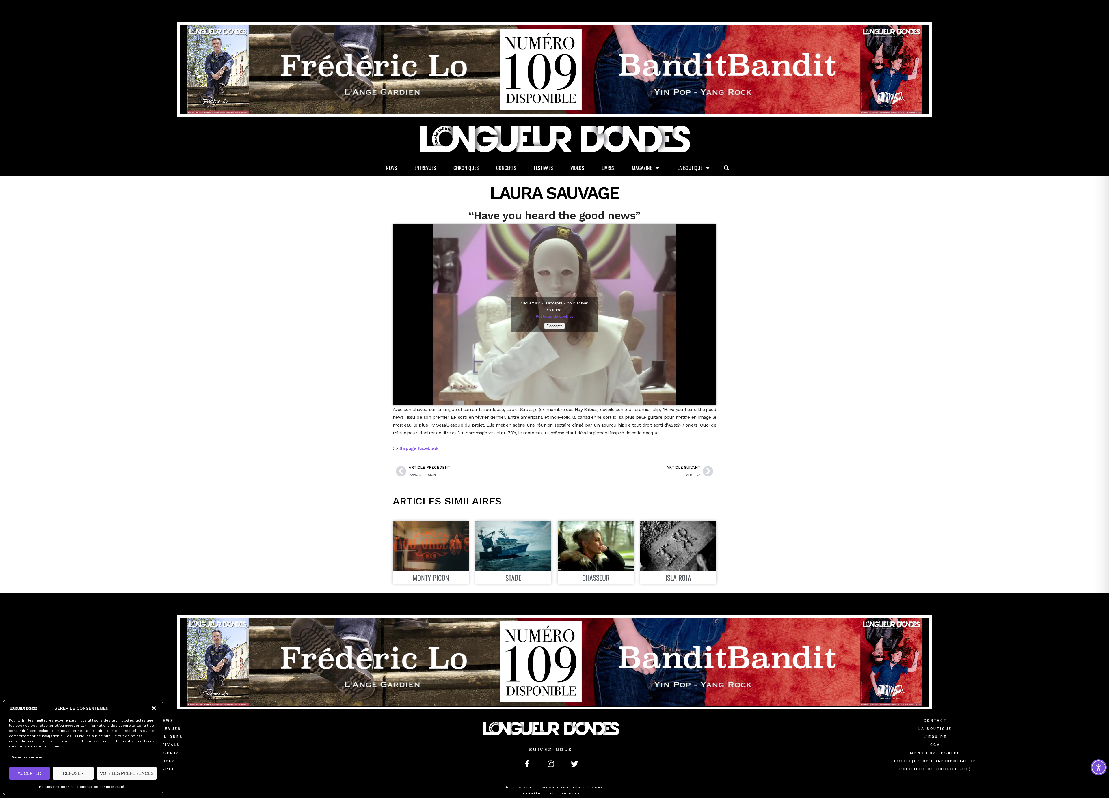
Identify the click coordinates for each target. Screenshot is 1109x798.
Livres (608, 167)
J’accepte (554, 326)
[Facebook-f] (527, 763)
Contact (935, 721)
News (391, 167)
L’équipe (935, 737)
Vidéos (577, 167)
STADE (513, 577)
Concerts (506, 167)
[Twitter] (574, 763)
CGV (935, 745)
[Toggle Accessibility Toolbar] (1098, 767)
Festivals (543, 167)
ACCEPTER (29, 773)
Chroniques (466, 167)
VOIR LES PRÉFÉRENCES (127, 773)
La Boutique (689, 167)
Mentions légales (935, 753)
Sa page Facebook (418, 448)
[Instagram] (550, 763)
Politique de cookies (57, 787)
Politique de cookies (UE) (935, 769)
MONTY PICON (431, 577)
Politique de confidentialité (100, 787)
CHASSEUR (595, 577)
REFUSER (73, 773)
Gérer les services (27, 757)
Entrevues (425, 167)
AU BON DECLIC (568, 793)
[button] (154, 708)
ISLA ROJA (678, 577)
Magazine (642, 167)
